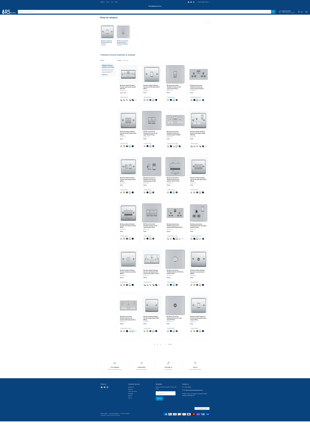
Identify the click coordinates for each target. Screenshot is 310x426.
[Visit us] (195, 366)
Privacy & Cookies (125, 413)
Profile (116, 2)
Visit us (130, 398)
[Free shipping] (114, 366)
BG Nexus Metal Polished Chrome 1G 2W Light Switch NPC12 (151, 87)
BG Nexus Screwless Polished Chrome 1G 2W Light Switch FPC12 (174, 87)
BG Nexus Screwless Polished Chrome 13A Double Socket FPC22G (197, 87)
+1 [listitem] (182, 238)
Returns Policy (104, 413)
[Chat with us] (168, 366)
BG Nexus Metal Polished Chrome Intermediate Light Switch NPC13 (198, 318)
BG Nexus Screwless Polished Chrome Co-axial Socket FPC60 (174, 318)
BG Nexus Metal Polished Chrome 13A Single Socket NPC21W (197, 133)
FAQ (112, 2)
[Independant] (141, 366)
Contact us (131, 387)
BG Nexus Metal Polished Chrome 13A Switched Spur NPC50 (128, 179)
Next (169, 344)
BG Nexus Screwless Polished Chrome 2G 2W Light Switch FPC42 (150, 133)
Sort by (119, 60)
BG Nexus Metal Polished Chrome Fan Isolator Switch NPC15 (128, 225)
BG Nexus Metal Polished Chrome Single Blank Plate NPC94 (151, 318)
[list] (155, 36)
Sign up (159, 398)
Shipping (102, 2)
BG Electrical (123, 90)
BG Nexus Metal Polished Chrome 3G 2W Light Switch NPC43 (198, 179)
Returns (130, 396)
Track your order (132, 391)
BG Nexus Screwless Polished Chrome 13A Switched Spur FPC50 (149, 179)
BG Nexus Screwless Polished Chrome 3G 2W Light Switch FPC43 (150, 225)
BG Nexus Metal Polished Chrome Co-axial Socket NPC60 (197, 272)
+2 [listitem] (135, 99)
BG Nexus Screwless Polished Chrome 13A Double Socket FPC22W (174, 133)
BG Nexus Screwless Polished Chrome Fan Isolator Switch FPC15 (173, 179)
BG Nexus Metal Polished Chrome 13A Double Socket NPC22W (128, 87)
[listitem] (121, 100)
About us (130, 389)
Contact (108, 2)
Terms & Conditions (114, 413)
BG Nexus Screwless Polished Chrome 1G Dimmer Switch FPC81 (175, 272)
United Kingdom (203, 2)
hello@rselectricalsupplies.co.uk (194, 390)
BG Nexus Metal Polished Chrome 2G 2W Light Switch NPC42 (128, 133)
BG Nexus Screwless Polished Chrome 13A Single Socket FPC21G (198, 225)
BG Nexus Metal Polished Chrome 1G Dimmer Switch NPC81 (128, 272)
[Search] (273, 12)
